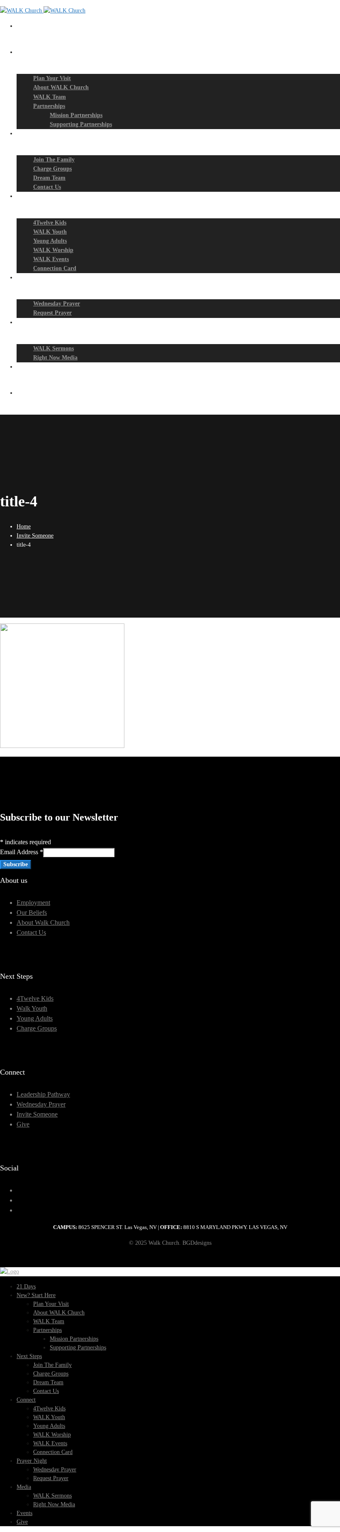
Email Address (21, 851)
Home (24, 526)
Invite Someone (35, 536)
